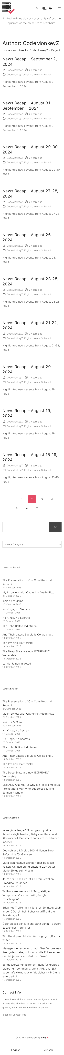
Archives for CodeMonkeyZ (30, 50)
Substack (46, 74)
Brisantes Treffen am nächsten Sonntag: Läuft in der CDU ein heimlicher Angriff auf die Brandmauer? (31, 911)
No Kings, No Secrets (16, 609)
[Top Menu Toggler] (59, 8)
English (28, 74)
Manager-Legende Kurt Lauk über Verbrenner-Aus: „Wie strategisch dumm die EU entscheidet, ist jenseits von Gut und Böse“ (31, 952)
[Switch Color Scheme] (50, 8)
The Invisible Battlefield (17, 642)
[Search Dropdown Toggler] (37, 8)
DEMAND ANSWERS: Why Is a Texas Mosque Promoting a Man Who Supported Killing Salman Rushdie (31, 788)
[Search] (55, 527)
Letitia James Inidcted (16, 663)
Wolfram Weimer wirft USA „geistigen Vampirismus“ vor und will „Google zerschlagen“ (26, 895)
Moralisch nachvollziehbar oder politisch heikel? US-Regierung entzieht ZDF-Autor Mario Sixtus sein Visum (28, 866)
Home (6, 50)
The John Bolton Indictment (20, 626)
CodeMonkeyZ (15, 74)
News (36, 74)
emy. (44, 1037)
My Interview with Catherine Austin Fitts (28, 592)
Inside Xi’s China (12, 601)
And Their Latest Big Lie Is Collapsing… (27, 634)
